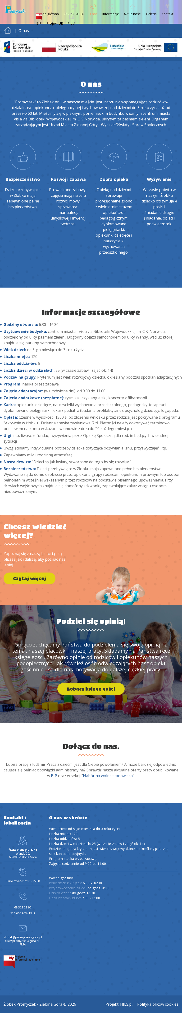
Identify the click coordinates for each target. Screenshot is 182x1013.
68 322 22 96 (22, 907)
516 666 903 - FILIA (22, 913)
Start (8, 29)
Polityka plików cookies (157, 1004)
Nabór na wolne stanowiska (108, 775)
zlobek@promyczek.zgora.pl (23, 937)
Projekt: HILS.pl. (119, 1004)
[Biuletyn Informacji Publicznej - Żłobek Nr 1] (22, 961)
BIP (54, 775)
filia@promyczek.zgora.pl (22, 941)
